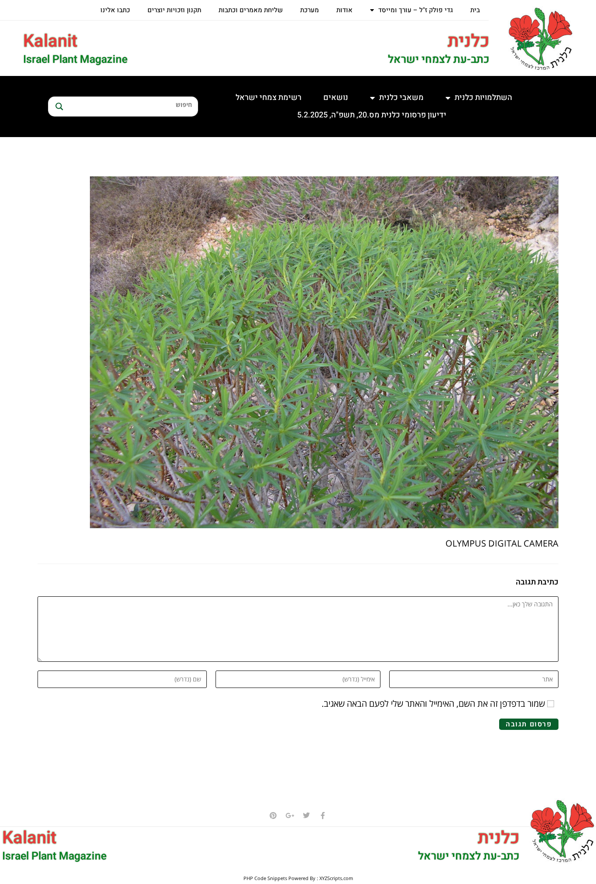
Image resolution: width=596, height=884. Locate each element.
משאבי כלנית (401, 97)
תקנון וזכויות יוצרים (174, 10)
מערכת (309, 10)
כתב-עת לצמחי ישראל (439, 60)
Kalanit (50, 41)
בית (475, 10)
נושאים (335, 97)
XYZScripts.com (336, 878)
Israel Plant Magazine (75, 60)
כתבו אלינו (115, 10)
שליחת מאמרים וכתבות (251, 10)
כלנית (469, 41)
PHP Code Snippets (265, 878)
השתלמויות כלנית (483, 97)
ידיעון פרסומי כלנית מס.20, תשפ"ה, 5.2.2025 (371, 115)
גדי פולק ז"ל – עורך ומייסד (415, 10)
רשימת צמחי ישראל (268, 97)
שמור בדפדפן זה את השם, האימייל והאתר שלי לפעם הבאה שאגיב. (433, 703)
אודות (344, 10)
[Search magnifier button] (58, 106)
